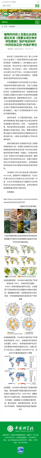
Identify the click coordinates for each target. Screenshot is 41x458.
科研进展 (12, 26)
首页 (5, 26)
